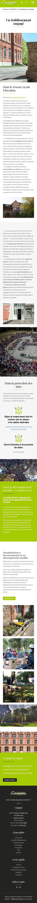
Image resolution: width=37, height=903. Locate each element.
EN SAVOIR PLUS (8, 598)
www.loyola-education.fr (18, 97)
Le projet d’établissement (18, 840)
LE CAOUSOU (13, 9)
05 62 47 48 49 (18, 820)
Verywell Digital (27, 899)
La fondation (18, 845)
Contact (18, 852)
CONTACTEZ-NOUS (9, 780)
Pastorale (18, 875)
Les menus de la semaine (18, 870)
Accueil (5, 9)
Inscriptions (18, 847)
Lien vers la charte (18, 452)
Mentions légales (10, 896)
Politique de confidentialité (24, 896)
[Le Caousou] (18, 793)
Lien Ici (18, 803)
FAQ (18, 850)
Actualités (18, 872)
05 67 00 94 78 (15, 825)
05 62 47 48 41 (14, 823)
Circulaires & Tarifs (18, 867)
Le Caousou (18, 837)
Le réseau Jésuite (18, 842)
